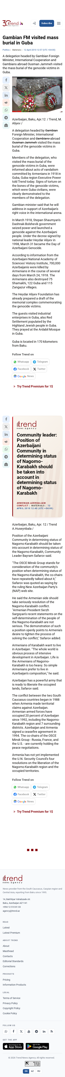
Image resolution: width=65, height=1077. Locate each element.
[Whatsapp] (6, 1031)
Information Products (14, 984)
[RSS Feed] (52, 1031)
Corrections (9, 966)
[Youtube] (29, 1031)
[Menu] (58, 23)
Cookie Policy (10, 1013)
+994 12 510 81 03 (12, 907)
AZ (32, 1071)
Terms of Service (11, 998)
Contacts (8, 956)
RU (38, 1071)
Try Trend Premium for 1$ (34, 386)
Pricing (6, 979)
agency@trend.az (11, 911)
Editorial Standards (13, 961)
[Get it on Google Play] (37, 1046)
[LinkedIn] (44, 1031)
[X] (21, 1031)
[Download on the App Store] (13, 1046)
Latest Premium (11, 932)
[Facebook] (13, 1031)
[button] (6, 80)
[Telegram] (36, 1031)
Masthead (8, 951)
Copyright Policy (11, 1008)
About (6, 946)
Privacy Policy (10, 1003)
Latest (6, 927)
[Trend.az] (13, 23)
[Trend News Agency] (12, 879)
